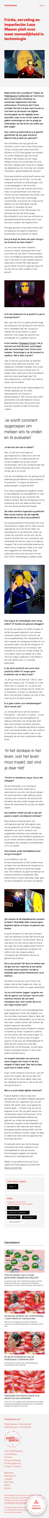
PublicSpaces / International (17, 1424)
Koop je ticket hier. (13, 1167)
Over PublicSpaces (13, 1451)
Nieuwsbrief (10, 1475)
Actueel (12, 1208)
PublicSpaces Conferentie (16, 96)
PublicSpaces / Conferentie (17, 1427)
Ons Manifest (10, 1454)
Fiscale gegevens (12, 1463)
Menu (42, 5)
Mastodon (9, 1472)
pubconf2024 (15, 1222)
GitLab (7, 1488)
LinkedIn (8, 1479)
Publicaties (28, 1217)
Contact (8, 1457)
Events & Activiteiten (17, 1213)
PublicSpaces (10, 5)
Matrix (7, 1485)
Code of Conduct (12, 1466)
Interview (12, 1217)
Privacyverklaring (12, 1460)
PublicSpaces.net (12, 1419)
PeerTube (8, 1482)
